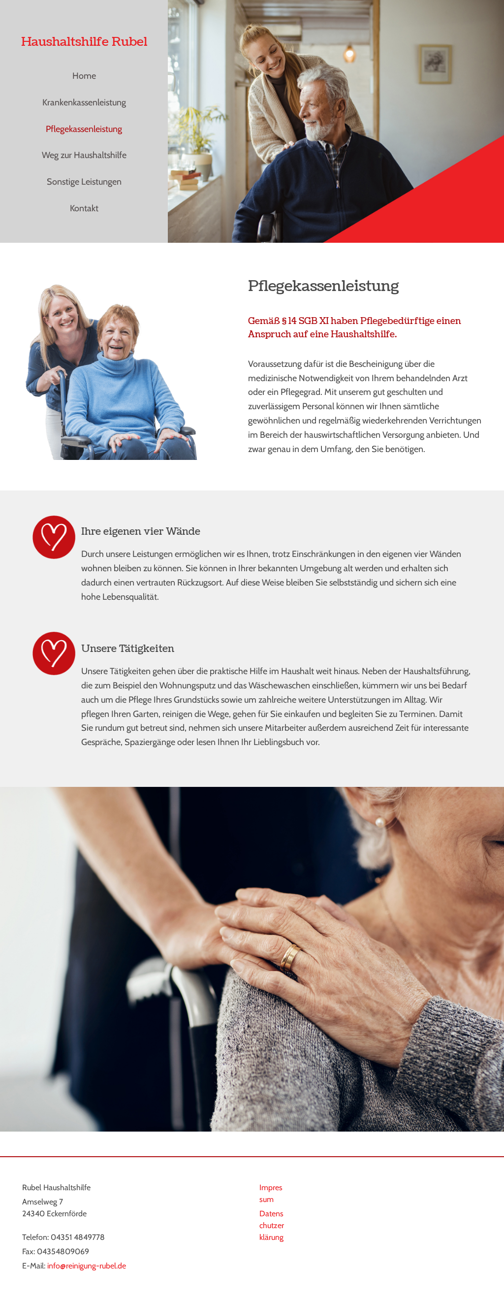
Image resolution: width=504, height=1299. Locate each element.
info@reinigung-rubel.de (86, 1265)
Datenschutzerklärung (271, 1225)
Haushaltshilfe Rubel (84, 42)
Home (84, 75)
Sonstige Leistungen (84, 181)
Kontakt (84, 208)
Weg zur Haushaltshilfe (84, 155)
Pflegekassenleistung (84, 129)
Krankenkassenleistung (84, 102)
